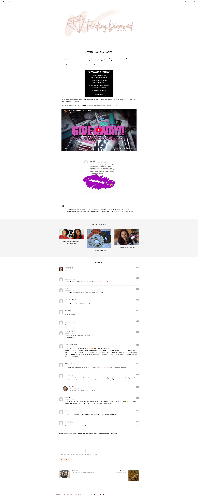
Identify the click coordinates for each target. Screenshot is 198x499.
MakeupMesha (69, 267)
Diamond (69, 206)
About (81, 2)
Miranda (67, 278)
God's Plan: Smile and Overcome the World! (83, 472)
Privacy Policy (120, 2)
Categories (90, 2)
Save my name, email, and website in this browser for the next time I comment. (79, 454)
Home (74, 2)
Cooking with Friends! (120, 472)
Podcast (109, 2)
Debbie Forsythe (70, 363)
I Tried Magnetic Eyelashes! (127, 248)
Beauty (99, 48)
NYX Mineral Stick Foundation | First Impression (71, 242)
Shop (100, 2)
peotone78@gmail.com (101, 367)
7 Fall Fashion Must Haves (99, 251)
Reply (138, 267)
